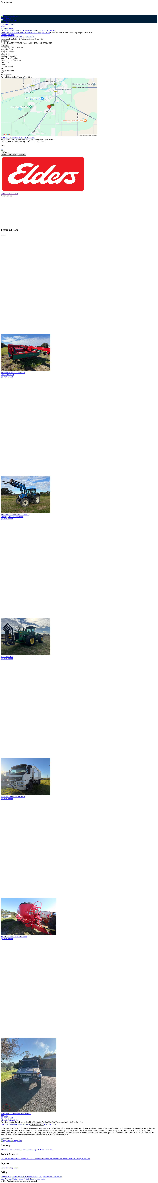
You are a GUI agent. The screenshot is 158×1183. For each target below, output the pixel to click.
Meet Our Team (14, 1150)
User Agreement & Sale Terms (12, 1179)
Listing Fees (37, 1177)
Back (7, 35)
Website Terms (29, 1179)
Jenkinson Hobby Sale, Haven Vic (37, 33)
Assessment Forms (66, 1159)
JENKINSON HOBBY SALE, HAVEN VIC (18, 138)
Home (3, 33)
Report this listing (37, 1124)
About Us (4, 1150)
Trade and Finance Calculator (37, 1159)
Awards (23, 1150)
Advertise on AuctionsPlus (52, 1177)
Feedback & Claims (22, 1124)
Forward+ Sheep (7, 28)
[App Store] (6, 1141)
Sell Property (28, 1177)
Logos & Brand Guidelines (42, 1150)
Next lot (25, 37)
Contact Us (5, 1168)
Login (3, 18)
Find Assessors (6, 1159)
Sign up (8, 18)
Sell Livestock (6, 1177)
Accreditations (53, 1159)
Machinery (21, 33)
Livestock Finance (7, 24)
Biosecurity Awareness (81, 1159)
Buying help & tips (8, 1124)
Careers (29, 1150)
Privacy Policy (40, 1179)
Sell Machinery (17, 1177)
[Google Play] (16, 1141)
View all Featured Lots (9, 1120)
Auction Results (11, 33)
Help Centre (14, 1168)
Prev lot (8, 37)
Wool (3, 26)
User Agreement (50, 1124)
